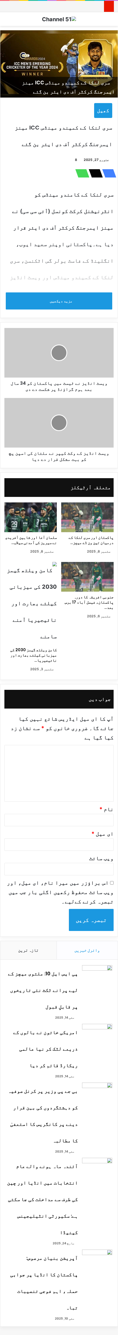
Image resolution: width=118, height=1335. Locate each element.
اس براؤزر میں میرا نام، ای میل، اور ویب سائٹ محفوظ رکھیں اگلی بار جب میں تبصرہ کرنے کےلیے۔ (60, 892)
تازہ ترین (28, 950)
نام (106, 809)
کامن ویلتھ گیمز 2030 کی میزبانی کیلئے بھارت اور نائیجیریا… (33, 655)
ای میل (102, 833)
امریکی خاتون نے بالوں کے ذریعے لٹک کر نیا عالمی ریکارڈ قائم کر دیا (45, 1049)
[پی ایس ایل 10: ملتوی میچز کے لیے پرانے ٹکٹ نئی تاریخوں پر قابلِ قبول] (97, 975)
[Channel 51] (59, 19)
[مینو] (7, 21)
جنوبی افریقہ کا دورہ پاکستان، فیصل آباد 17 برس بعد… (89, 602)
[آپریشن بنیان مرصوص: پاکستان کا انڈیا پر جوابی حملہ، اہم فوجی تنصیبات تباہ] (97, 1260)
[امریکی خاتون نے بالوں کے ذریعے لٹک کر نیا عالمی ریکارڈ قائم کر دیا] (97, 1034)
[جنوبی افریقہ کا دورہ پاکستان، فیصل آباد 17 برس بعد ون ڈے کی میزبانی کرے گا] (87, 577)
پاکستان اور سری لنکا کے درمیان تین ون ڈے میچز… (91, 540)
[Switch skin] (111, 21)
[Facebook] (107, 173)
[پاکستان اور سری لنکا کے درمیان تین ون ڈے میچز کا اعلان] (87, 517)
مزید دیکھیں (60, 300)
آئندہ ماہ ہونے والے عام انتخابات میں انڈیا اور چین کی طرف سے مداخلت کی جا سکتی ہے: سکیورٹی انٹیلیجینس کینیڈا (42, 1199)
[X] (94, 173)
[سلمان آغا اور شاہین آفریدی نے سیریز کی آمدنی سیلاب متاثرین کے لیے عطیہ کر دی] (30, 517)
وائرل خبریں (87, 950)
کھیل (103, 110)
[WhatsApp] (80, 173)
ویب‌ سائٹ (101, 858)
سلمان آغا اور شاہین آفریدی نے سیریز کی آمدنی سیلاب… (31, 540)
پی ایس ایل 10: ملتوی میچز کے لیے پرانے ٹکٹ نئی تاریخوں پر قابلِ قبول (43, 990)
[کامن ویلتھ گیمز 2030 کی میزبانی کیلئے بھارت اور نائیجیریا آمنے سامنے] (30, 603)
